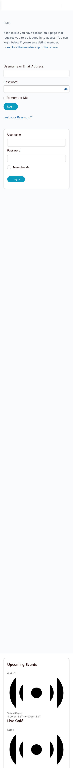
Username (14, 134)
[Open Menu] (6, 5)
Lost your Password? (18, 117)
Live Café (15, 721)
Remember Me (17, 97)
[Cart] (66, 5)
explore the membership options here (32, 47)
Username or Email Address (23, 66)
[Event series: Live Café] (42, 716)
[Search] (57, 5)
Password (11, 82)
